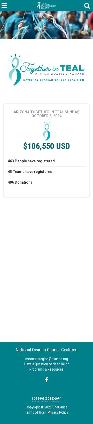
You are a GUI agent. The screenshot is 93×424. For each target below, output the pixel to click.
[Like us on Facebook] (46, 380)
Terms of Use (35, 412)
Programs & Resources (46, 369)
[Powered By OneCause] (46, 399)
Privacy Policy (58, 412)
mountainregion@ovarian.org (46, 359)
